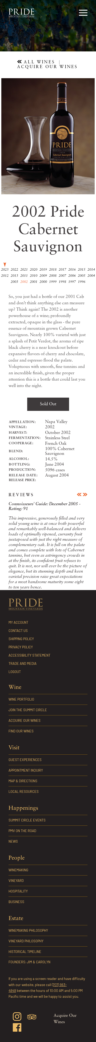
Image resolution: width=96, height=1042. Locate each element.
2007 (62, 276)
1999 (53, 282)
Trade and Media (23, 663)
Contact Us (18, 630)
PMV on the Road (22, 831)
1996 (81, 282)
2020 (33, 269)
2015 (81, 269)
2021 (24, 269)
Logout (15, 672)
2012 (5, 276)
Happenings (23, 808)
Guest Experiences (25, 760)
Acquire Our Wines (59, 39)
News (13, 841)
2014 (91, 269)
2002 (24, 282)
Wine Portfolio (17, 39)
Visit (14, 748)
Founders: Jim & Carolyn (29, 962)
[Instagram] (17, 1017)
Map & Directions (23, 781)
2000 (43, 282)
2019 (43, 269)
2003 (14, 282)
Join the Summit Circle (37, 39)
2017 (62, 269)
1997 (72, 282)
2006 (72, 276)
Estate (16, 918)
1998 (62, 282)
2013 (14, 276)
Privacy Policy (21, 647)
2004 (91, 276)
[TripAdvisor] (31, 1017)
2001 (33, 282)
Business (16, 902)
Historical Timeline (25, 951)
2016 (72, 269)
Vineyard (16, 880)
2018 (53, 269)
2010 (33, 276)
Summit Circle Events (27, 820)
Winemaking (18, 870)
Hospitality (18, 891)
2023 (5, 269)
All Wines (38, 62)
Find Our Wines (79, 39)
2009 (43, 276)
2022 (14, 269)
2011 (24, 276)
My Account (18, 622)
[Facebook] (17, 1028)
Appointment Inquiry (26, 770)
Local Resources (24, 791)
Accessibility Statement (29, 655)
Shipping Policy (21, 639)
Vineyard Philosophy (26, 941)
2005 (81, 276)
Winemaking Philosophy (28, 930)
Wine (15, 687)
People (17, 858)
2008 (53, 276)
